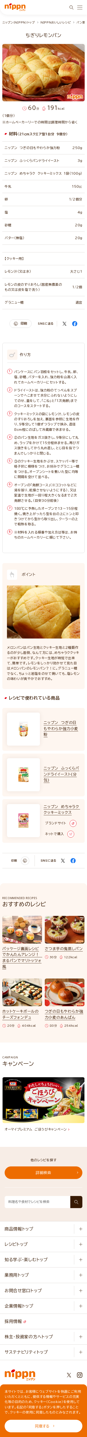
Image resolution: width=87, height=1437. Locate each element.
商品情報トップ (19, 1229)
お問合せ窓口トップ (23, 1290)
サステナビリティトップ (26, 1352)
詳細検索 (43, 1173)
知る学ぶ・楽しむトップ (26, 1259)
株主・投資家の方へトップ (29, 1337)
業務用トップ (17, 1275)
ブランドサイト (55, 823)
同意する (42, 1426)
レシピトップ (16, 1244)
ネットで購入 (54, 834)
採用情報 (14, 1321)
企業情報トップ (19, 1306)
